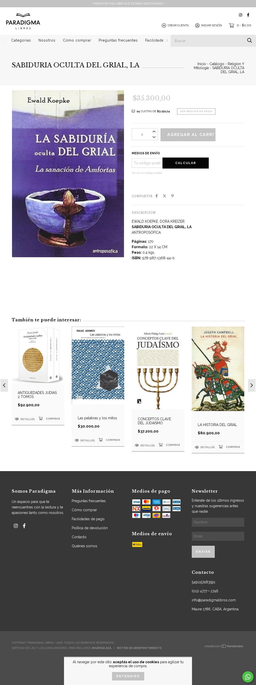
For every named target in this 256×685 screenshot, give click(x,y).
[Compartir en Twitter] (164, 196)
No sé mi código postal (147, 173)
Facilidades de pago (88, 519)
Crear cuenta (178, 25)
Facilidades (155, 40)
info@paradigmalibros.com (214, 600)
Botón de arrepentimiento (139, 648)
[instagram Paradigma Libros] (240, 15)
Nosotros (47, 40)
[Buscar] (249, 40)
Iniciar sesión (211, 25)
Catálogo (217, 64)
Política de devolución (90, 528)
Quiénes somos (84, 546)
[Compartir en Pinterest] (172, 196)
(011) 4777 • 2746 (205, 591)
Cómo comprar (77, 40)
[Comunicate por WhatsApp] (248, 676)
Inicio (202, 64)
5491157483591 (203, 582)
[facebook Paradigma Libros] (248, 15)
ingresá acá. (102, 648)
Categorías (21, 40)
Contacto (79, 537)
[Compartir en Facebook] (157, 196)
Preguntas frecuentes (118, 40)
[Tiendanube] (224, 647)
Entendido (128, 676)
